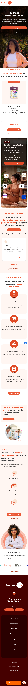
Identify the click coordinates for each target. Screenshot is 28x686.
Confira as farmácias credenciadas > (13, 258)
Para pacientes (14, 618)
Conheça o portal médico (14, 514)
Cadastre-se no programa (14, 28)
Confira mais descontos (14, 130)
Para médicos (14, 624)
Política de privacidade (14, 666)
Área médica (19, 610)
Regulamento (14, 662)
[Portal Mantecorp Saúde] (14, 585)
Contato (14, 654)
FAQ (14, 649)
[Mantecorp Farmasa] (14, 600)
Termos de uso (14, 674)
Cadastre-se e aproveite (14, 134)
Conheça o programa (14, 32)
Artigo (14, 644)
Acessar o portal (14, 518)
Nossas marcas (14, 634)
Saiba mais (14, 119)
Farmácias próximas (14, 639)
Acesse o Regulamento (20, 397)
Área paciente (9, 610)
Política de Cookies (14, 670)
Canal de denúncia (14, 678)
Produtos (14, 629)
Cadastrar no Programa (14, 163)
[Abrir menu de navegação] (26, 3)
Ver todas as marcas (14, 571)
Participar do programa (14, 230)
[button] (8, 69)
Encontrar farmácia (9, 419)
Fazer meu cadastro (14, 393)
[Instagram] (14, 593)
